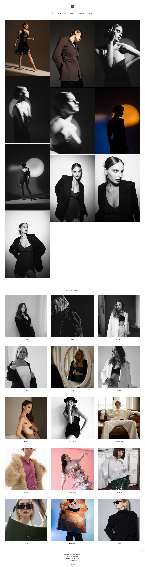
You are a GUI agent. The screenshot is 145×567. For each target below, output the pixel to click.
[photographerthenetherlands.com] (72, 6)
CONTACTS (91, 13)
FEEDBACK (80, 13)
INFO (71, 13)
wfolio (74, 564)
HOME (52, 13)
